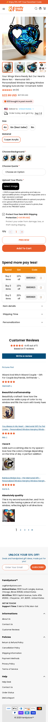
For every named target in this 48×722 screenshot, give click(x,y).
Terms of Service (10, 669)
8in (32, 127)
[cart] (44, 9)
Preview (24, 240)
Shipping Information (12, 653)
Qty (4, 231)
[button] (7, 90)
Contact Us (7, 624)
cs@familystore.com (12, 585)
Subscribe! (38, 567)
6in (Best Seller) (18, 127)
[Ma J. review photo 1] (8, 464)
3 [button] (24, 530)
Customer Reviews (10, 629)
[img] (8, 381)
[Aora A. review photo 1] (8, 515)
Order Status (8, 692)
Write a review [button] (24, 356)
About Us (6, 619)
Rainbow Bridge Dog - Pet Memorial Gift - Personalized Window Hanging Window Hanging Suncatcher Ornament (24, 481)
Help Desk (6, 682)
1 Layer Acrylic (11, 139)
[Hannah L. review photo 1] (8, 412)
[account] (40, 8)
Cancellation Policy (11, 647)
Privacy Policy (8, 663)
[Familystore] (15, 9)
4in (5, 127)
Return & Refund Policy (12, 642)
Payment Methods (10, 658)
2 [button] (20, 530)
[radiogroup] (24, 157)
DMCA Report (8, 698)
